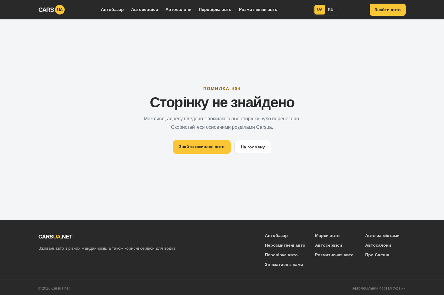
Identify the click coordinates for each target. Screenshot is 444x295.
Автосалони (178, 9)
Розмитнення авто (258, 9)
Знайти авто (388, 9)
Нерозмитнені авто (285, 245)
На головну (253, 146)
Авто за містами (382, 235)
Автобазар (112, 9)
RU (330, 10)
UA (320, 10)
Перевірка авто (215, 9)
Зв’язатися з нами (284, 264)
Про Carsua (377, 254)
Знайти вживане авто (202, 146)
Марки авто (327, 235)
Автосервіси (144, 9)
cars (50, 9)
